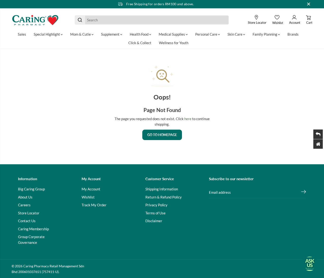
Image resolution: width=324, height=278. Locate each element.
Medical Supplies (172, 34)
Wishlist (88, 197)
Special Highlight (47, 34)
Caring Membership (33, 229)
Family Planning (265, 34)
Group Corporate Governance (31, 240)
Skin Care (235, 34)
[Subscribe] (303, 192)
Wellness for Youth (173, 43)
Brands (293, 34)
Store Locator (28, 213)
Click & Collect (139, 43)
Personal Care (206, 34)
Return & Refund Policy (163, 197)
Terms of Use (155, 213)
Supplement (110, 34)
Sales (22, 34)
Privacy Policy (156, 205)
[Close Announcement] (309, 4)
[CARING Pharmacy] (35, 20)
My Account (91, 189)
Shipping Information (161, 189)
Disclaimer (153, 221)
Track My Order (94, 205)
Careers (24, 205)
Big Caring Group (31, 189)
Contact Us (27, 221)
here (187, 119)
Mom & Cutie (81, 34)
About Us (25, 197)
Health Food (139, 34)
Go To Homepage (162, 135)
